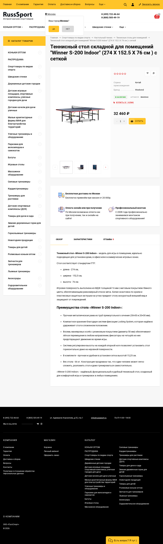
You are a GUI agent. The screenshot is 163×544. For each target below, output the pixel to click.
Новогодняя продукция (130, 480)
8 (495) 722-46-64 (110, 14)
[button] (122, 540)
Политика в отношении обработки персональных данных (19, 472)
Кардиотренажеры (127, 451)
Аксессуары (124, 500)
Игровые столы (92, 503)
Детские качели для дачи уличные (100, 476)
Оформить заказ (51, 455)
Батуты (88, 499)
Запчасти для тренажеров (131, 492)
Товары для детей (127, 484)
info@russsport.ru (98, 418)
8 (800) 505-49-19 (110, 17)
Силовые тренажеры (128, 447)
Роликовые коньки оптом (130, 488)
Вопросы (89, 4)
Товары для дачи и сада (130, 465)
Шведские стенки (92, 459)
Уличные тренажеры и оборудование (95, 487)
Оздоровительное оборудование (134, 504)
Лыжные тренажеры (128, 496)
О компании (22, 4)
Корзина (48, 447)
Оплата (52, 4)
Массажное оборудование (97, 507)
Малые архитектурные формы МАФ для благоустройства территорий (101, 481)
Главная (7, 4)
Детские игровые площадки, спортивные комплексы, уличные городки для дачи (100, 469)
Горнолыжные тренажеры (131, 476)
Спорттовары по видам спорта (99, 455)
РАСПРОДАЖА (91, 451)
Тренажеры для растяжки (130, 455)
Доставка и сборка (70, 4)
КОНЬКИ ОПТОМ (92, 447)
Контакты (7, 467)
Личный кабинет (51, 451)
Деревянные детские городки (98, 463)
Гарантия (38, 4)
